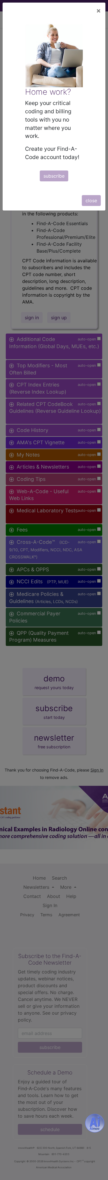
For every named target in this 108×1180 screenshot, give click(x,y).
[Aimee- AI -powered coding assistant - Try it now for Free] (95, 1123)
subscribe (54, 176)
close (91, 200)
